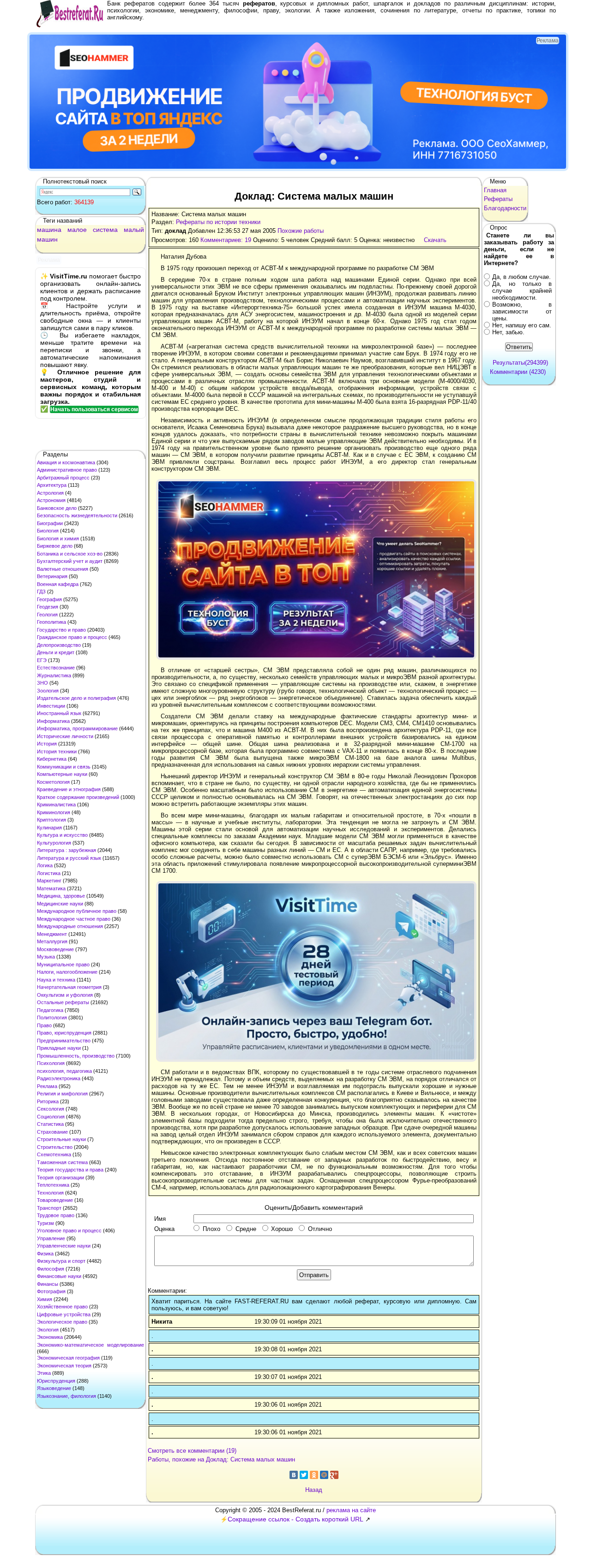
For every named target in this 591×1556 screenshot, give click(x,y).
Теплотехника (53, 1185)
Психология (51, 1063)
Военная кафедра (57, 584)
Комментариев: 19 (225, 240)
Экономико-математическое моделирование (90, 1345)
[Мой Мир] (324, 1475)
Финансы (47, 1284)
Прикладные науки (59, 1048)
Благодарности (505, 208)
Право (44, 1025)
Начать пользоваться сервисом (94, 409)
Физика (45, 1253)
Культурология (54, 843)
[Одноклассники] (314, 1475)
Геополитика (51, 622)
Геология (47, 614)
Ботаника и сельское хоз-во (70, 553)
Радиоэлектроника (58, 1078)
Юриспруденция (56, 1381)
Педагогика (50, 1010)
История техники (57, 751)
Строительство (54, 1147)
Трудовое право (55, 1215)
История (47, 743)
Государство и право (61, 630)
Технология (50, 1192)
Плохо (211, 1228)
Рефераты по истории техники (218, 222)
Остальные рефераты (63, 1002)
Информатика (53, 721)
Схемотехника (54, 1154)
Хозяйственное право (62, 1306)
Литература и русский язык (69, 858)
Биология (48, 530)
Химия (44, 1299)
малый (134, 229)
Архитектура (51, 485)
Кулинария (49, 827)
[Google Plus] (334, 1475)
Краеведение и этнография (69, 789)
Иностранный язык (59, 713)
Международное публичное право (76, 911)
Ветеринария (52, 576)
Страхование (52, 1132)
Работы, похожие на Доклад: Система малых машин (221, 1459)
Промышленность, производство (76, 1056)
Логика (45, 865)
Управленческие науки (63, 1245)
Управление (51, 1238)
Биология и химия (58, 538)
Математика (51, 888)
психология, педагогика (64, 1071)
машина (49, 229)
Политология (52, 1017)
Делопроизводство (59, 645)
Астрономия (51, 500)
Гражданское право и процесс (72, 637)
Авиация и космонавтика (66, 462)
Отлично (320, 1228)
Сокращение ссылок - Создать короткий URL (295, 1519)
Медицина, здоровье (61, 896)
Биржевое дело (54, 546)
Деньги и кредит (55, 652)
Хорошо (282, 1228)
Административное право (67, 470)
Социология (51, 1116)
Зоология (48, 690)
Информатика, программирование (77, 728)
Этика (44, 1373)
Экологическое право (62, 1322)
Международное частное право (73, 919)
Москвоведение (55, 949)
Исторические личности (65, 736)
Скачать (435, 240)
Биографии (50, 523)
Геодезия (47, 606)
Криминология (53, 812)
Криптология (51, 819)
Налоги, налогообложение (67, 972)
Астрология (50, 493)
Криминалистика (56, 804)
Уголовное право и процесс (69, 1230)
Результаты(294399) (520, 362)
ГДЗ (41, 591)
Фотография (51, 1291)
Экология (48, 1329)
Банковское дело (57, 508)
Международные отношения (70, 926)
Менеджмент (52, 934)
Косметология (53, 782)
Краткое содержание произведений (78, 797)
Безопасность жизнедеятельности (77, 515)
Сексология (50, 1109)
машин (47, 239)
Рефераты (498, 198)
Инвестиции (51, 706)
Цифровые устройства (63, 1314)
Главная (495, 190)
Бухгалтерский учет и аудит (70, 561)
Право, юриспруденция (64, 1032)
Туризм (45, 1223)
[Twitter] (304, 1475)
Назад (313, 1489)
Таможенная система (62, 1162)
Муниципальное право (63, 964)
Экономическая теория (64, 1365)
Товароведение (55, 1200)
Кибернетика (51, 759)
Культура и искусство (62, 835)
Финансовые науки (59, 1276)
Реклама (47, 1086)
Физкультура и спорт (61, 1261)
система (105, 229)
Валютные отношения (62, 569)
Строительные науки (61, 1139)
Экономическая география (68, 1358)
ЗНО (42, 683)
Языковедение (54, 1388)
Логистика (48, 873)
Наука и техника (56, 979)
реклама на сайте (351, 1510)
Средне (245, 1228)
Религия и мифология (62, 1093)
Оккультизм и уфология (65, 995)
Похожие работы (300, 230)
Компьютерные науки (62, 774)
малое (77, 229)
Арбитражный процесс (63, 477)
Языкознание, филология (66, 1396)
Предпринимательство (63, 1040)
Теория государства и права (70, 1169)
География (49, 599)
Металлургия (52, 941)
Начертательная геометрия (69, 987)
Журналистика (54, 675)
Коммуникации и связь (63, 766)
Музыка (46, 956)
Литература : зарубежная (66, 850)
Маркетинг (49, 880)
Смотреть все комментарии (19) (192, 1450)
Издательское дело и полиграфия (76, 698)
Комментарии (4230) (518, 371)
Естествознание (56, 667)
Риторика (48, 1101)
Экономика (50, 1337)
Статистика (50, 1124)
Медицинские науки (60, 903)
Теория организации (60, 1177)
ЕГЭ (42, 660)
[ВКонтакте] (293, 1475)
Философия (50, 1269)
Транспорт (49, 1208)
